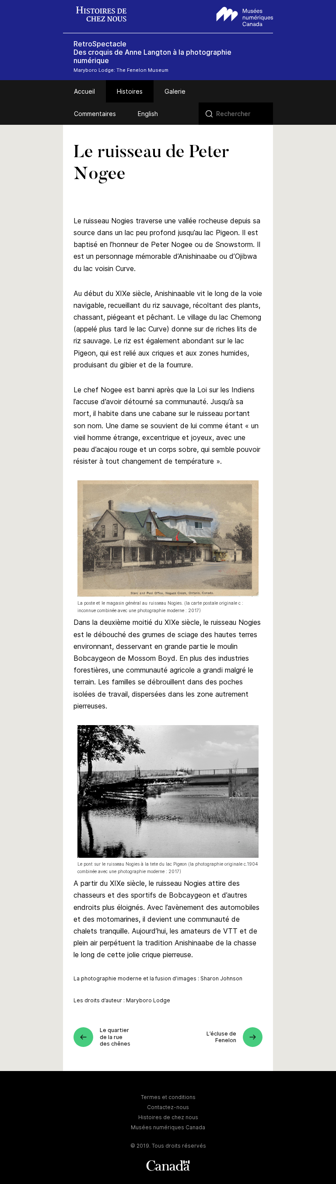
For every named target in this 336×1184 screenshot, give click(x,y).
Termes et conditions (168, 1097)
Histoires (130, 91)
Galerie (175, 91)
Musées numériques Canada (168, 1127)
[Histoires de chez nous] (106, 15)
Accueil (84, 91)
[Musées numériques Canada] (244, 15)
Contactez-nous (168, 1107)
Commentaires (95, 113)
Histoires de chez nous (168, 1117)
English (148, 113)
